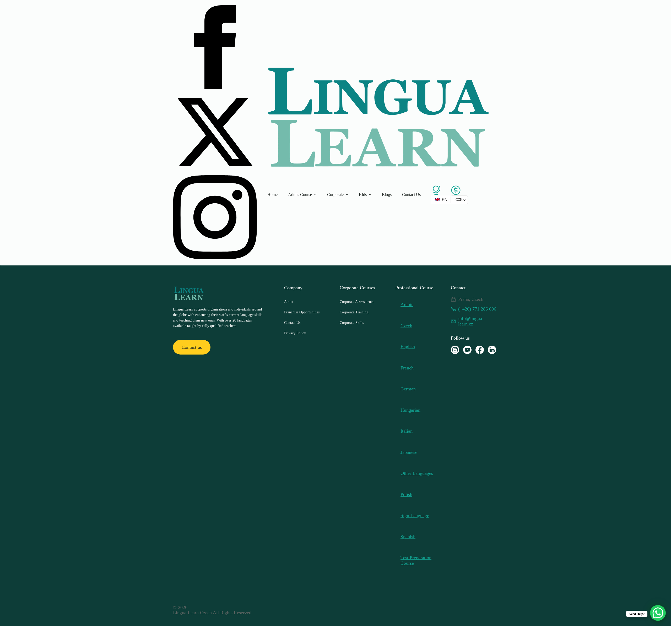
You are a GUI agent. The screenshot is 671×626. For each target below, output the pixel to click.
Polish (406, 494)
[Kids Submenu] (372, 194)
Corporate (335, 194)
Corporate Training (354, 312)
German (408, 388)
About (288, 302)
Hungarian (410, 410)
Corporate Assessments (356, 302)
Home (272, 194)
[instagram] (215, 257)
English (408, 346)
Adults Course (300, 194)
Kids (363, 194)
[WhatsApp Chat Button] (658, 613)
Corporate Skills (352, 323)
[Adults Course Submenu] (317, 194)
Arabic (407, 304)
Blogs (387, 194)
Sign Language (415, 515)
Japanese (409, 452)
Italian (407, 431)
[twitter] (215, 172)
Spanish (408, 536)
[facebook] (215, 87)
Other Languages (417, 473)
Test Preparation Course (416, 560)
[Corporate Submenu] (349, 194)
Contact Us (411, 194)
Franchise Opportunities (302, 312)
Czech (406, 325)
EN (444, 199)
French (407, 368)
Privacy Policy (295, 333)
